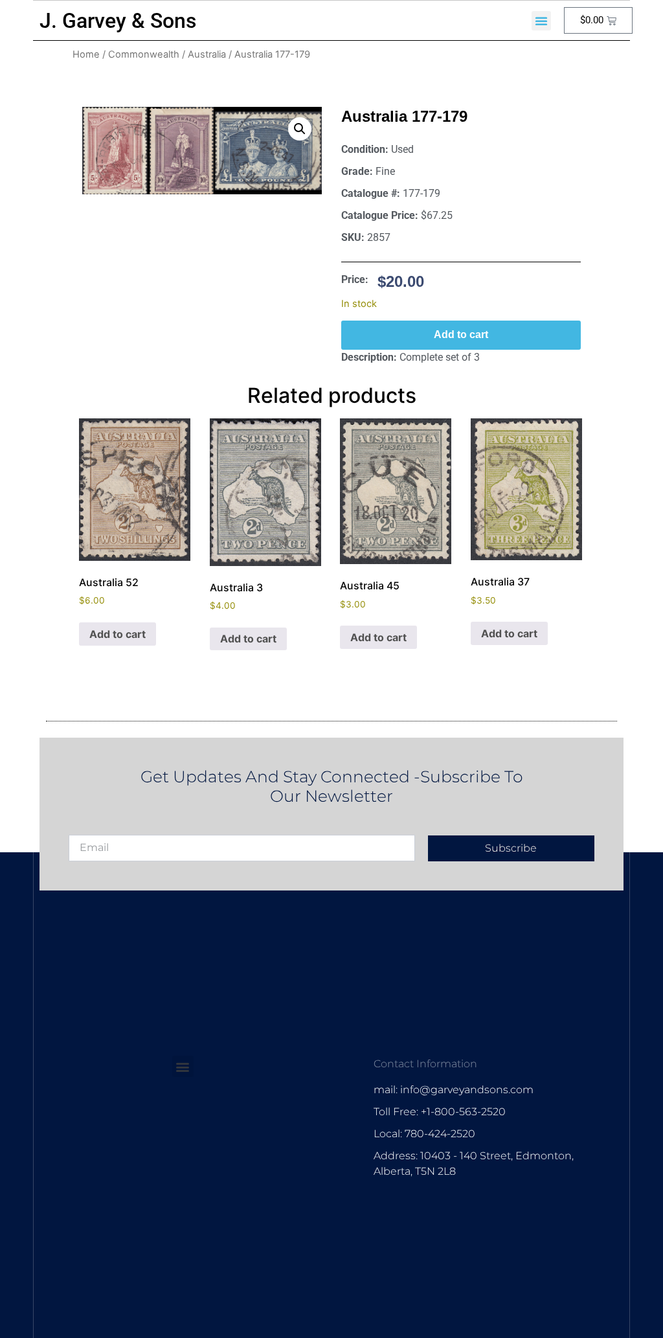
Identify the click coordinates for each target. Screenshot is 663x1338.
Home (86, 54)
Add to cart (461, 334)
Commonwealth (143, 54)
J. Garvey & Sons (117, 20)
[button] (541, 20)
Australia (207, 54)
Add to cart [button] (117, 634)
